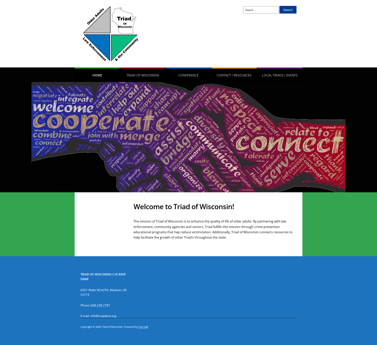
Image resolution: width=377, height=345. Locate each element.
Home (97, 75)
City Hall (143, 327)
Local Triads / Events (280, 75)
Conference (188, 75)
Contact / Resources (234, 75)
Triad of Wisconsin (143, 75)
